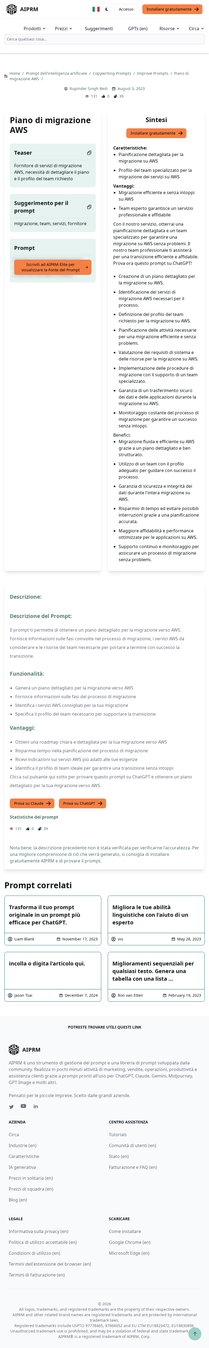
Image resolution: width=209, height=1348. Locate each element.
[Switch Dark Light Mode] (107, 9)
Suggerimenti (99, 29)
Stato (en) (119, 1156)
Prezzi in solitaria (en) (31, 1178)
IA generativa (22, 1167)
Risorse (167, 29)
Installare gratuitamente (169, 9)
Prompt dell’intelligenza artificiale (57, 73)
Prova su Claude (29, 803)
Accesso (126, 9)
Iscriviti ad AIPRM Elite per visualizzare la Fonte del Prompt (50, 267)
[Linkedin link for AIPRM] (37, 1107)
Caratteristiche (24, 1156)
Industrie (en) (22, 1145)
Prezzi (61, 29)
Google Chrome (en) (129, 1242)
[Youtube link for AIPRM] (24, 1107)
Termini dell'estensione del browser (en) (50, 1264)
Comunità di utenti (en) (132, 1145)
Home (15, 73)
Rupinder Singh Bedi (89, 88)
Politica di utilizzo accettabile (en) (43, 1242)
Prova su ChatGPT (79, 803)
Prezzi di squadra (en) (31, 1189)
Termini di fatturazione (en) (37, 1275)
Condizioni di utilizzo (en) (34, 1253)
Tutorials (118, 1135)
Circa (194, 29)
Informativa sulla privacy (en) (38, 1231)
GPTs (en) (137, 29)
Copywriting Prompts (112, 73)
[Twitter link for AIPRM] (11, 1107)
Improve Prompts (153, 73)
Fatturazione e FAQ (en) (133, 1167)
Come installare (125, 1231)
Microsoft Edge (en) (129, 1253)
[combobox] (104, 39)
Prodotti (32, 29)
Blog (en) (18, 1200)
